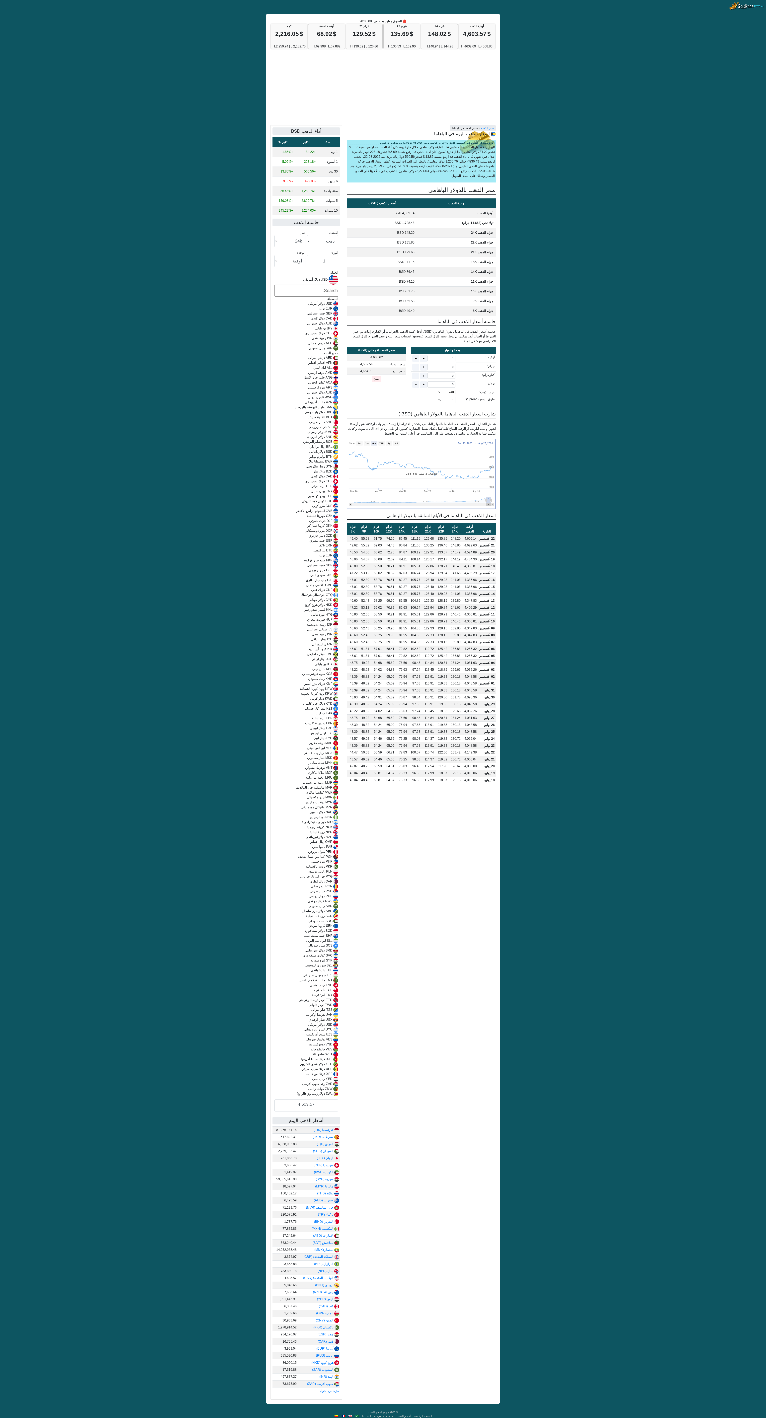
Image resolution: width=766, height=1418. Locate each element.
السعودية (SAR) (323, 1369)
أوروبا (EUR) (325, 1348)
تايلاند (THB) (325, 1193)
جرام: (491, 366)
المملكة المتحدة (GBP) (318, 1256)
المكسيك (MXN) (323, 1228)
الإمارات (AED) (323, 1235)
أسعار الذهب (404, 1416)
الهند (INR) (326, 1376)
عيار (302, 232)
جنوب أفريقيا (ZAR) (320, 1383)
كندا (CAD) (326, 1306)
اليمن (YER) (325, 1299)
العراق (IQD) (325, 1144)
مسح (376, 378)
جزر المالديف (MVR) (320, 1207)
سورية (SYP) (325, 1179)
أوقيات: (490, 357)
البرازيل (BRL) (324, 1264)
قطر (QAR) (326, 1341)
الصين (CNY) (325, 1320)
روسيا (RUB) (325, 1355)
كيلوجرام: (488, 375)
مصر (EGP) (326, 1334)
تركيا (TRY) (326, 1214)
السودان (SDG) (323, 1151)
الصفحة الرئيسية (423, 1416)
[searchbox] (306, 291)
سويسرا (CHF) (324, 1165)
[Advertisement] (383, 89)
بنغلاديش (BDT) (323, 1242)
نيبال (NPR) (326, 1271)
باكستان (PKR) (323, 1327)
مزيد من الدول (329, 1390)
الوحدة (301, 252)
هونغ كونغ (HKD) (322, 1362)
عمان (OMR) (325, 1313)
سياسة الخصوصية (384, 1416)
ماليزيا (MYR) (324, 1186)
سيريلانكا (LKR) (323, 1137)
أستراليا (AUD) (324, 1200)
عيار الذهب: (487, 392)
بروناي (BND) (324, 1285)
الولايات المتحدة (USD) (318, 1278)
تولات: (491, 383)
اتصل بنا (366, 1416)
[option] (306, 303)
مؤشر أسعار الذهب (378, 1412)
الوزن (334, 252)
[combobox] (306, 686)
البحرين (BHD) (324, 1221)
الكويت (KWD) (324, 1172)
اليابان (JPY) (325, 1158)
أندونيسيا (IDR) (324, 1130)
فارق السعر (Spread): (480, 399)
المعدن (333, 232)
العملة (334, 272)
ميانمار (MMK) (324, 1249)
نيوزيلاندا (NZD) (323, 1292)
